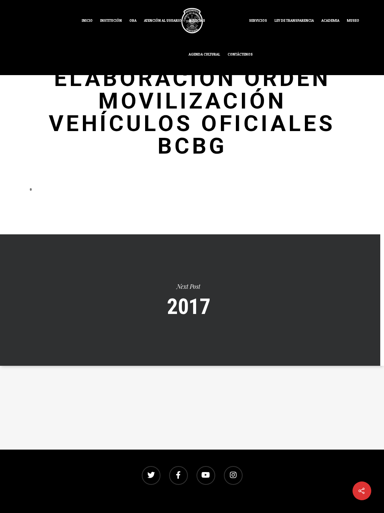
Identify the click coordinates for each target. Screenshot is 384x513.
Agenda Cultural (204, 54)
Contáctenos (240, 54)
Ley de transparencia (294, 20)
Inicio (87, 20)
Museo (353, 20)
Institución (111, 20)
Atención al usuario (163, 20)
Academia (330, 20)
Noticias (197, 20)
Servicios (258, 20)
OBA (132, 20)
